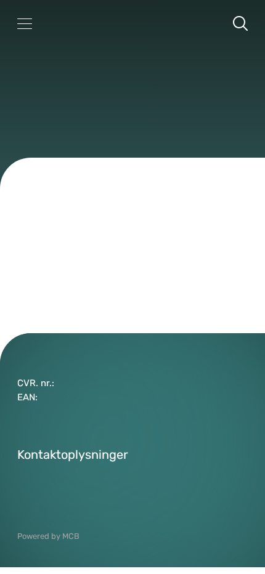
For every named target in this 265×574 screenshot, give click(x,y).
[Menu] (24, 23)
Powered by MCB (48, 536)
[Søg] (240, 23)
